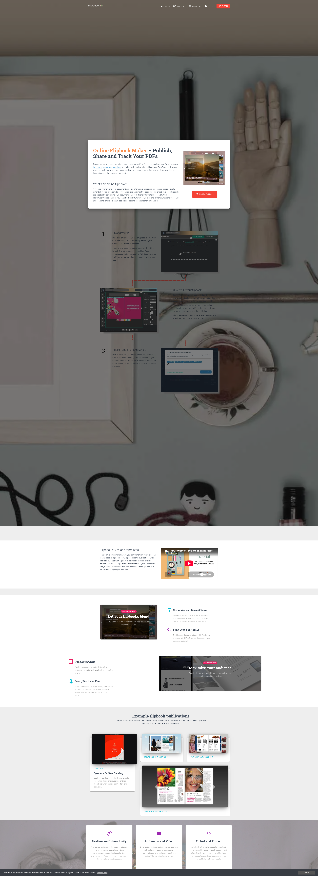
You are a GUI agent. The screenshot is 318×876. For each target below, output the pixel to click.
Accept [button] (306, 873)
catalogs (117, 167)
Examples (194, 6)
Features (178, 6)
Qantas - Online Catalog (108, 773)
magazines (107, 167)
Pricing (165, 6)
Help (208, 6)
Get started (223, 6)
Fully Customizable (128, 611)
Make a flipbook (205, 194)
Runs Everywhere (210, 662)
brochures (97, 167)
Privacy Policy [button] (102, 873)
